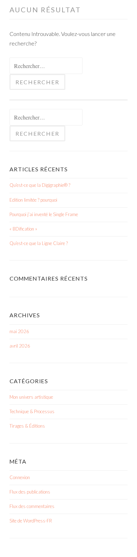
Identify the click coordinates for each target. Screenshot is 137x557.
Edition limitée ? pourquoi (33, 200)
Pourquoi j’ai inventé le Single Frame (43, 214)
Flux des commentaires (31, 506)
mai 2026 (19, 331)
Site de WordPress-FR (30, 521)
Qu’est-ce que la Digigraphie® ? (39, 185)
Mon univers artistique (31, 397)
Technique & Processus (31, 411)
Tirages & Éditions (27, 426)
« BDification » (23, 229)
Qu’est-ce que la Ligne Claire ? (38, 243)
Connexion (19, 477)
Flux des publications (29, 492)
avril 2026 (19, 346)
